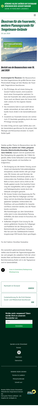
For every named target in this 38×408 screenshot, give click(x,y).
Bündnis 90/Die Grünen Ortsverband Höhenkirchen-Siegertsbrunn (21, 4)
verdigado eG (13, 398)
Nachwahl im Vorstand (19, 287)
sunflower (15, 396)
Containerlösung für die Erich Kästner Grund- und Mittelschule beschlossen (19, 299)
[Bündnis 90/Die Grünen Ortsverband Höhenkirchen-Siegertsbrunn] (2, 6)
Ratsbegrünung (27, 269)
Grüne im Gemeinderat (16, 269)
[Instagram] (19, 352)
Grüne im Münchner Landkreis (16, 9)
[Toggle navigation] (35, 15)
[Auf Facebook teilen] (3, 270)
